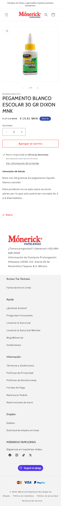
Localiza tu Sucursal (19, 323)
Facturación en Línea (19, 287)
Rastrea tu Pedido (17, 395)
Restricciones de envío (20, 402)
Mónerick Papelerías (28, 492)
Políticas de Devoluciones (22, 380)
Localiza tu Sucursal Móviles (24, 330)
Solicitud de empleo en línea (23, 430)
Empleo (11, 423)
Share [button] (9, 215)
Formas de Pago (16, 387)
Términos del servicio (32, 501)
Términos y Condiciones (20, 365)
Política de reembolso (23, 496)
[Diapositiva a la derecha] (37, 88)
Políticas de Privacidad (20, 373)
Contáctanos (14, 345)
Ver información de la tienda (22, 163)
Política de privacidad (47, 496)
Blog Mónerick (15, 337)
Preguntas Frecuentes (20, 315)
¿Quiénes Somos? (17, 308)
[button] (6, 14)
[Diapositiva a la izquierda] (23, 88)
